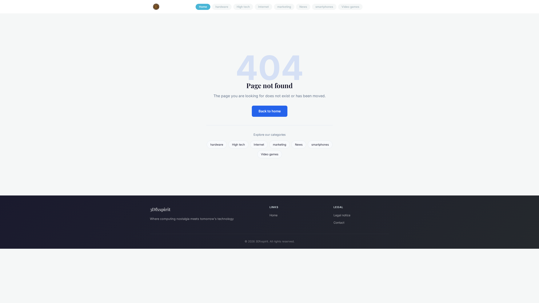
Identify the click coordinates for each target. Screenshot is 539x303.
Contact (339, 222)
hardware (221, 6)
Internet (263, 6)
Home (203, 6)
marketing (284, 6)
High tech (243, 6)
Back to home (270, 111)
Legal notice (342, 215)
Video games (350, 6)
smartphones (324, 6)
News (303, 6)
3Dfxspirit (160, 209)
